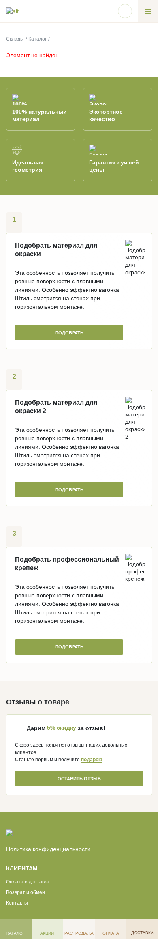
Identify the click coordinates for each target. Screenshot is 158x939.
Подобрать (69, 646)
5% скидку (61, 727)
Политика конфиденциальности (48, 849)
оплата (110, 933)
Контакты (17, 903)
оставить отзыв (79, 778)
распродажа (79, 933)
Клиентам (22, 868)
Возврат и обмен (25, 892)
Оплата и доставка (27, 882)
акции (47, 933)
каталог (15, 933)
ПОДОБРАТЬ (69, 332)
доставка (142, 932)
